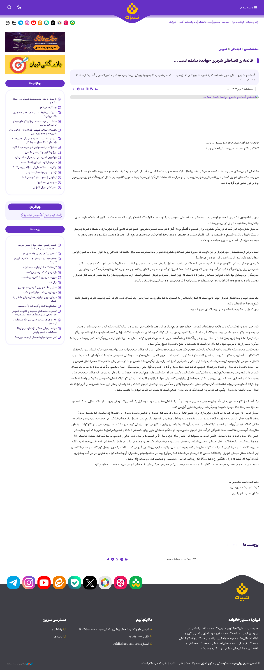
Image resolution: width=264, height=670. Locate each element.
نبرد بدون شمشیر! (47, 182)
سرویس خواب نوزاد (31, 215)
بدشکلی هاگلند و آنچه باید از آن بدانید (37, 306)
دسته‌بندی (247, 7)
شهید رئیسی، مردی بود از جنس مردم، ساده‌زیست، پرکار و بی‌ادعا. (37, 247)
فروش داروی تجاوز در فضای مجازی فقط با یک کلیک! (34, 299)
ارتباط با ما (56, 629)
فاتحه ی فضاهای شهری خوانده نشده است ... (213, 60)
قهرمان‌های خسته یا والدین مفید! (40, 292)
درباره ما (58, 636)
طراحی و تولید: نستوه (16, 664)
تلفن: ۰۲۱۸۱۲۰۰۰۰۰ (139, 636)
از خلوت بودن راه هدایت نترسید (41, 172)
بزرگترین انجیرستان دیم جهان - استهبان (36, 157)
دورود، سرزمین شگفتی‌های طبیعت (39, 277)
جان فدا (53, 282)
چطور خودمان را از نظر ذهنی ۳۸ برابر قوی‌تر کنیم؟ (35, 260)
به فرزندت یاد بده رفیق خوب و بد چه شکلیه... (34, 147)
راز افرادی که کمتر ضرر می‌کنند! (41, 272)
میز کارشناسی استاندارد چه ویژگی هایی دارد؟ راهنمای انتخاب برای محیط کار (34, 140)
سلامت (225, 22)
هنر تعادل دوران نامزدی (45, 187)
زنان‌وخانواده (252, 22)
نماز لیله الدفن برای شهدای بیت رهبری (37, 287)
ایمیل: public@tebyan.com (130, 644)
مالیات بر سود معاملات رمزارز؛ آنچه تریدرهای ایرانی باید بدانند (35, 123)
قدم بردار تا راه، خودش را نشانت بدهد (38, 162)
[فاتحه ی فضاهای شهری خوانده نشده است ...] (164, 97)
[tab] (35, 83)
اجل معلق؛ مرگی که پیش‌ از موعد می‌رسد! (36, 337)
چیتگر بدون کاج (48, 108)
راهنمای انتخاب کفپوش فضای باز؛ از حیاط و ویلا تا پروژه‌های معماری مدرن (33, 131)
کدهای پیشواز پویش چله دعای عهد (39, 254)
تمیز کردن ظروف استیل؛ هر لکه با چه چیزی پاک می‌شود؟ (35, 114)
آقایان (180, 22)
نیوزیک (172, 22)
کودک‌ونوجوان (237, 22)
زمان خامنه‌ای (205, 22)
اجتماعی (236, 49)
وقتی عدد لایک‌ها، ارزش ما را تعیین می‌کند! (35, 167)
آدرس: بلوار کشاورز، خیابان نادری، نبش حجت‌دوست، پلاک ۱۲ (114, 629)
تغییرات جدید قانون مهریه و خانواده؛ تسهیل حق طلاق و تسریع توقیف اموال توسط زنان (34, 313)
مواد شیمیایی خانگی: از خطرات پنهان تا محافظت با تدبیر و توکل (37, 330)
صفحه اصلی (251, 49)
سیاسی (216, 22)
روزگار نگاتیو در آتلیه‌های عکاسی (41, 152)
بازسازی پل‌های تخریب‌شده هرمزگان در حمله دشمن (35, 101)
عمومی (223, 49)
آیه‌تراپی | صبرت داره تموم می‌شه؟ (39, 177)
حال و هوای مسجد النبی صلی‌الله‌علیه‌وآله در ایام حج (35, 321)
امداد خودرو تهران (52, 215)
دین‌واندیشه (191, 22)
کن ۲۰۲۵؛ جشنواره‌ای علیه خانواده (40, 267)
